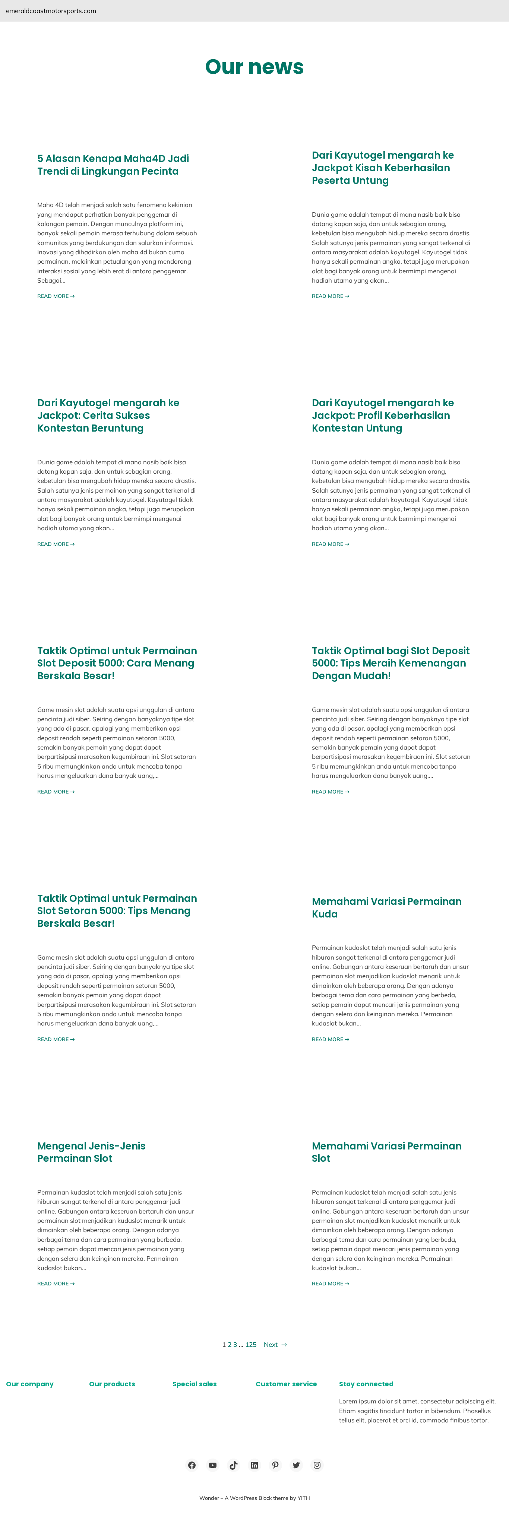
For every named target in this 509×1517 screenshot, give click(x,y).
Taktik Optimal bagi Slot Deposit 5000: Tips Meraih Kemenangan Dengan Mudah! (391, 664)
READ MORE (56, 296)
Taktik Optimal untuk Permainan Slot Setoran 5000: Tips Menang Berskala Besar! (117, 911)
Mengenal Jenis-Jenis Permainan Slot (91, 1152)
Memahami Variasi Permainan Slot (387, 1152)
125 (250, 1344)
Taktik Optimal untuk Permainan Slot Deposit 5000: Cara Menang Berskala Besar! (117, 664)
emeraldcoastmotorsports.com (51, 11)
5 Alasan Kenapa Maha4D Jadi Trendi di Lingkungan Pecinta (113, 165)
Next (275, 1344)
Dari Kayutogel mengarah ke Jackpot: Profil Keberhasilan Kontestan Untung (383, 416)
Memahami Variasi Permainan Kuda (387, 908)
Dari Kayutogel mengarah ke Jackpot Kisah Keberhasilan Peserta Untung (383, 168)
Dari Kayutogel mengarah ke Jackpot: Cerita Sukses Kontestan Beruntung (108, 416)
